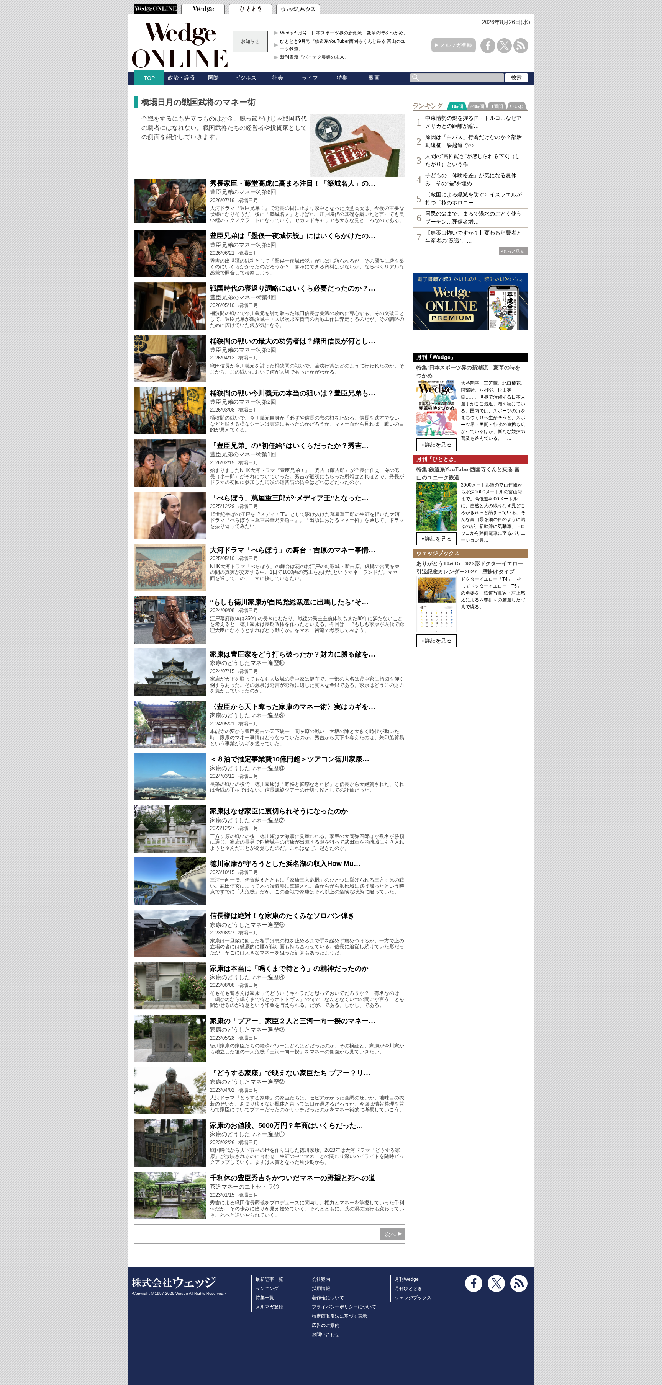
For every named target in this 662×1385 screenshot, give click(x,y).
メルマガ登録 (456, 45)
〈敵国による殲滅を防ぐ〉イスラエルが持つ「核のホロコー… (473, 198)
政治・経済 (181, 78)
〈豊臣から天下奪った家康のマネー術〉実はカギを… (292, 706)
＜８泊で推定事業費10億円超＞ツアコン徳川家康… (289, 759)
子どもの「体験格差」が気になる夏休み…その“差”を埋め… (470, 179)
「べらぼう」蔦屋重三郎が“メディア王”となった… (289, 498)
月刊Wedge (407, 1279)
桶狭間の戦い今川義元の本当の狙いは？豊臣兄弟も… (292, 393)
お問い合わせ (325, 1334)
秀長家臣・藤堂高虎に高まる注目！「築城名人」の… (292, 183)
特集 (342, 78)
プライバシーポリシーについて (344, 1307)
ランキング (267, 1288)
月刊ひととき (408, 1288)
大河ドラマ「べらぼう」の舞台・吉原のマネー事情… (292, 550)
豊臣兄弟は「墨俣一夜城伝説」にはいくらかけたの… (292, 236)
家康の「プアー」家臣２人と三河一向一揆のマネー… (292, 1021)
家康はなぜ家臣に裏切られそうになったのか (279, 811)
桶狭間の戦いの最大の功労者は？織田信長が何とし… (292, 341)
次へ (390, 1234)
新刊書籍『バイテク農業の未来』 (314, 57)
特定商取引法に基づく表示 (339, 1316)
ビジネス (245, 78)
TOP (149, 78)
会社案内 (321, 1279)
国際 (213, 78)
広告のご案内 (325, 1325)
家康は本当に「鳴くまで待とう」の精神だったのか (289, 968)
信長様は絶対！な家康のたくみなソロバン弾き (282, 916)
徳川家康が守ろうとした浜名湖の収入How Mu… (285, 863)
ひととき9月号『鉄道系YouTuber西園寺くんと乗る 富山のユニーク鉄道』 (345, 45)
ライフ (310, 78)
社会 (277, 78)
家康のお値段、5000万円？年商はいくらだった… (286, 1125)
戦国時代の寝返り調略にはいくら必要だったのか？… (292, 288)
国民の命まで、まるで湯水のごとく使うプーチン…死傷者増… (473, 218)
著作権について (328, 1297)
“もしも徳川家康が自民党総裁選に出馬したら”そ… (289, 602)
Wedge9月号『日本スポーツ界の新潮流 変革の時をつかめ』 (344, 33)
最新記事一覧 (269, 1279)
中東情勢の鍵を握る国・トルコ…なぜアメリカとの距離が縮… (473, 122)
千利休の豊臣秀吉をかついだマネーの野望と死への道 (292, 1178)
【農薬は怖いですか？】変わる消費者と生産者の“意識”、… (473, 237)
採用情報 (321, 1288)
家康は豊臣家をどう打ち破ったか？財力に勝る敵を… (292, 654)
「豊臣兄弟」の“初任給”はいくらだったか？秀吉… (289, 445)
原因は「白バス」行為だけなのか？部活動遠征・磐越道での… (473, 141)
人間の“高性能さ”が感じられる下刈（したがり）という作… (472, 160)
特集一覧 (265, 1297)
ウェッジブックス (413, 1297)
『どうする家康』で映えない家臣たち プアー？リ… (290, 1073)
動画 (374, 78)
